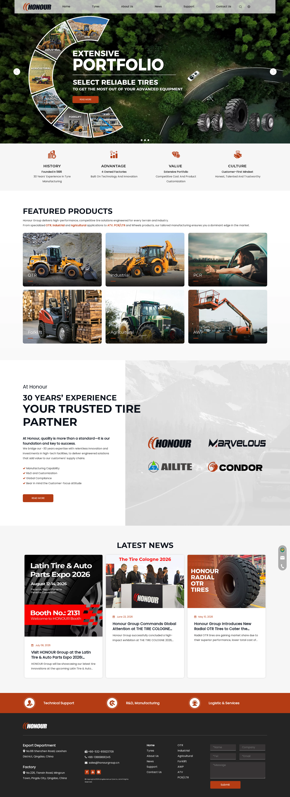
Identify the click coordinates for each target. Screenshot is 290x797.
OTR (180, 745)
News (158, 6)
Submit (225, 785)
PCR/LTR (183, 777)
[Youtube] (93, 772)
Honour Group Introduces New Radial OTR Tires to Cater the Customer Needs (222, 626)
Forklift (182, 761)
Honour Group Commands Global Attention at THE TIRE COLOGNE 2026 (144, 626)
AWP (181, 767)
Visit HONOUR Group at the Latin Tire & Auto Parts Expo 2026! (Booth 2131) (61, 655)
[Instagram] (98, 772)
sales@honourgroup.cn (104, 763)
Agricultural (185, 756)
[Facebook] (87, 772)
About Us (127, 6)
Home (66, 6)
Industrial (184, 751)
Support (189, 6)
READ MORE (85, 99)
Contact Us (223, 6)
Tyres (95, 6)
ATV (180, 772)
